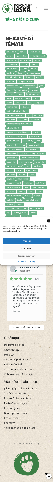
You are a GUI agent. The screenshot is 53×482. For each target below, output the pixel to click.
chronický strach (33, 73)
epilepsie (10, 81)
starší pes (11, 191)
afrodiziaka (11, 52)
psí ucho (22, 174)
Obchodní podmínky (16, 359)
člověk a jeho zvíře (14, 77)
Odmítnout (26, 248)
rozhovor (28, 183)
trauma (10, 204)
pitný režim (11, 153)
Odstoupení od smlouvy (18, 369)
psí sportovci (31, 170)
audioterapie (12, 64)
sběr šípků (40, 183)
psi (28, 166)
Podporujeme (12, 408)
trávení (19, 204)
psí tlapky (11, 174)
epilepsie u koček (25, 81)
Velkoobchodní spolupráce (19, 427)
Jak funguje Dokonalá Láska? (20, 388)
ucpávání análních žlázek (16, 208)
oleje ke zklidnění (13, 128)
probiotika (40, 162)
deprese (29, 77)
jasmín (19, 94)
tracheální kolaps (32, 200)
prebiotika (11, 162)
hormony (34, 90)
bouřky (33, 69)
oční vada (11, 119)
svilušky (10, 200)
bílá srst (24, 64)
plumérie (23, 153)
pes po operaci (32, 149)
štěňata (22, 191)
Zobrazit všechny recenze (26, 327)
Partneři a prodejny (15, 403)
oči (29, 115)
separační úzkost (13, 187)
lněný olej (38, 102)
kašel (9, 98)
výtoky (33, 213)
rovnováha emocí (14, 183)
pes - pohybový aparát (16, 145)
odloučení (23, 119)
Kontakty (9, 422)
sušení (27, 196)
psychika (10, 179)
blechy (34, 64)
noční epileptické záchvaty (17, 111)
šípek (26, 187)
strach (31, 191)
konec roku (20, 102)
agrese (22, 52)
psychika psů (23, 179)
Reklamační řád (13, 364)
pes (38, 141)
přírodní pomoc (25, 162)
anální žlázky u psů (38, 56)
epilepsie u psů (13, 86)
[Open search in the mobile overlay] (35, 8)
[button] (49, 220)
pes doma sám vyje (14, 149)
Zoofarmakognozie (15, 393)
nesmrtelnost (12, 107)
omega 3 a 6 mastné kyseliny (18, 132)
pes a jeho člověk (35, 145)
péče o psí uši (34, 136)
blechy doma (12, 69)
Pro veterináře (12, 418)
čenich (20, 73)
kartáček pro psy (32, 94)
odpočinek (35, 119)
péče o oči (21, 136)
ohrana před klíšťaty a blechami (19, 124)
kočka (36, 98)
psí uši (31, 174)
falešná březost (29, 86)
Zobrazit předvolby (26, 255)
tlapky (19, 200)
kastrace (18, 98)
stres (40, 191)
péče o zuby (28, 141)
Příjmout (27, 240)
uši (8, 213)
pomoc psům (12, 158)
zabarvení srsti (12, 217)
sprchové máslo (39, 187)
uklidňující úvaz (36, 208)
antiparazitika (25, 60)
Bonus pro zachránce (16, 413)
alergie (10, 56)
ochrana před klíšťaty (15, 115)
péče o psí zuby (13, 141)
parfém (10, 136)
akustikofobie (35, 52)
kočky (9, 102)
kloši (28, 98)
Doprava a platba (14, 344)
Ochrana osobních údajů (26, 261)
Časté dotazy (11, 349)
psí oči (9, 170)
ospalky (36, 132)
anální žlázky (21, 56)
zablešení (26, 217)
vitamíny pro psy (20, 213)
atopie (37, 60)
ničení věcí (25, 107)
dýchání (39, 77)
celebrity (10, 73)
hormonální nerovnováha (17, 90)
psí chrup (37, 166)
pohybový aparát (37, 153)
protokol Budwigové (15, 166)
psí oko (19, 170)
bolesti (24, 69)
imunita (10, 94)
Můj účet (9, 354)
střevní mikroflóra (14, 196)
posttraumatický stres (30, 158)
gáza (41, 86)
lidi (30, 102)
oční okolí (38, 115)
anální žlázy (11, 60)
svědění (37, 196)
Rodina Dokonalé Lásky (17, 398)
